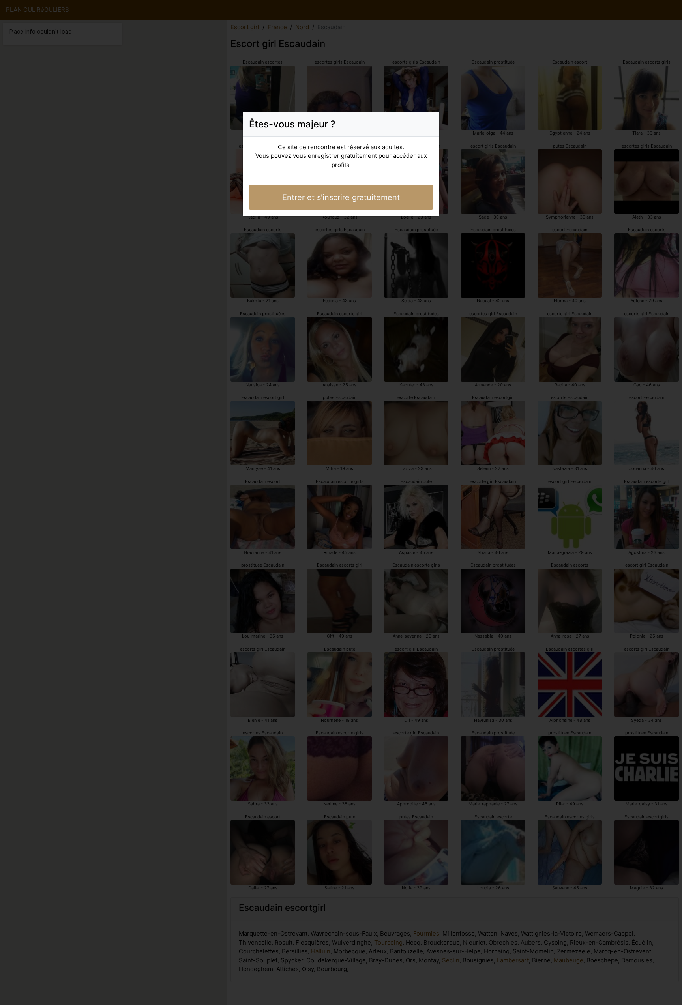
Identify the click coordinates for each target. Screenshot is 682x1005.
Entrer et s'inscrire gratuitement (341, 197)
